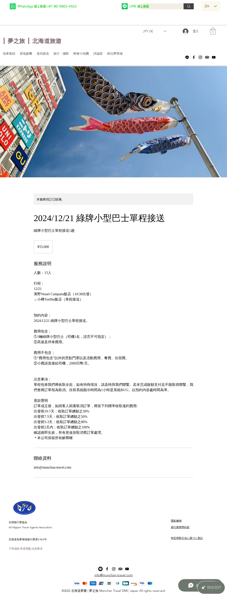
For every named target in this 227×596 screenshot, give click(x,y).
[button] (155, 31)
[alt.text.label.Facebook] (194, 57)
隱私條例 (176, 520)
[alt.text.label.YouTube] (213, 57)
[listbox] (155, 31)
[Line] (187, 57)
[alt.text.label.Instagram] (200, 57)
